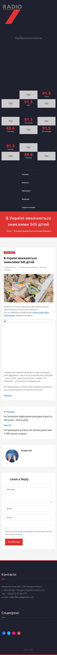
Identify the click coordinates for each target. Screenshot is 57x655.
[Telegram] (9, 633)
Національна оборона (29, 267)
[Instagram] (13, 633)
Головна (25, 174)
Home (8, 231)
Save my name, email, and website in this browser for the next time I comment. (28, 533)
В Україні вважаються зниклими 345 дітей (32, 231)
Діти (11, 375)
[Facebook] (4, 633)
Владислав (11, 267)
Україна (7, 270)
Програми (26, 191)
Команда (25, 199)
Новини (25, 182)
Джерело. (8, 395)
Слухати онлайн (28, 207)
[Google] (18, 633)
